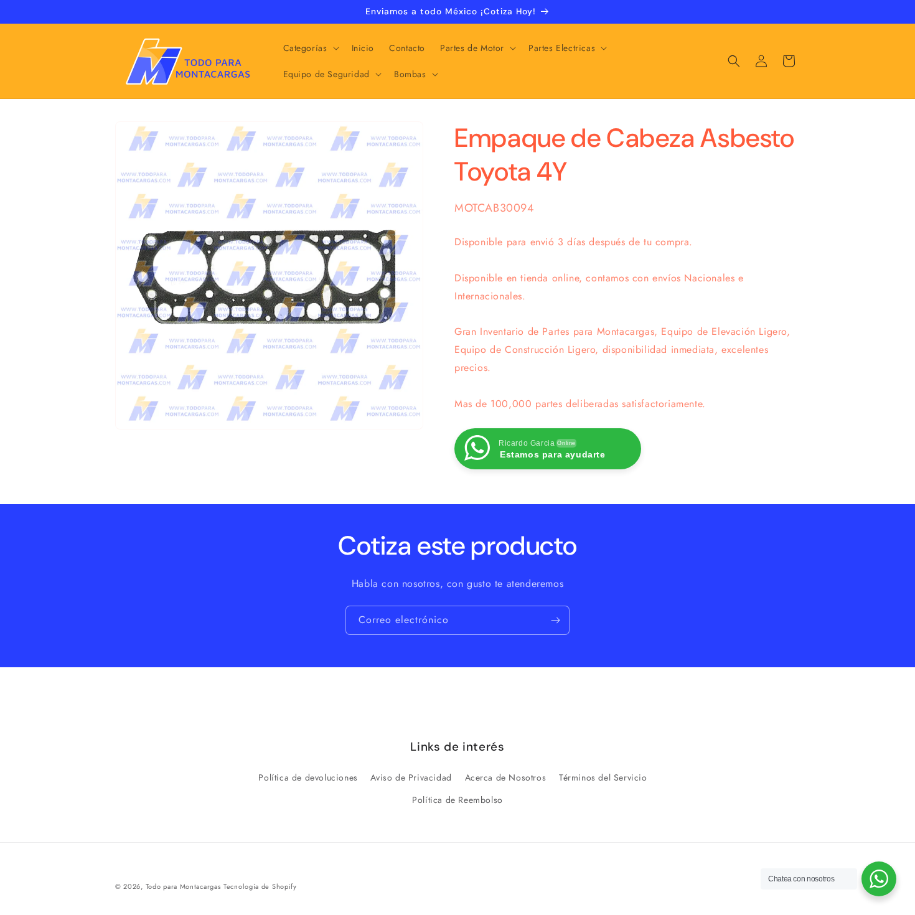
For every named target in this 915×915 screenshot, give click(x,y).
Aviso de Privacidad (410, 777)
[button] (310, 48)
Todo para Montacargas (183, 886)
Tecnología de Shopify (260, 886)
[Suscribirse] (555, 620)
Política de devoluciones (307, 777)
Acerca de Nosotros (506, 777)
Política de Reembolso (457, 800)
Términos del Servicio (603, 777)
